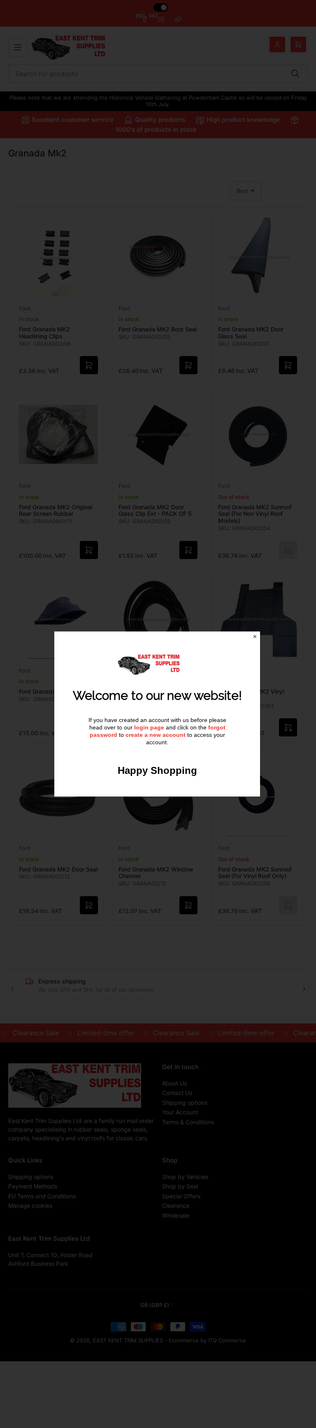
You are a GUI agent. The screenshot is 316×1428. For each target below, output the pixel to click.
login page (149, 727)
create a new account (155, 734)
